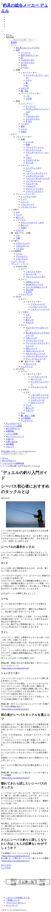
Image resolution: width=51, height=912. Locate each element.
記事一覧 (28, 881)
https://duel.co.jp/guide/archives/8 (16, 668)
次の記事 (42, 881)
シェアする (6, 868)
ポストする (6, 865)
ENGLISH (5, 451)
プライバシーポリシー (16, 903)
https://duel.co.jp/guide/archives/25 (16, 856)
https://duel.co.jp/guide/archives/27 (16, 778)
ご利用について (13, 900)
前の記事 (14, 881)
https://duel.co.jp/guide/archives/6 (16, 709)
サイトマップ (12, 905)
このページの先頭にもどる (18, 898)
